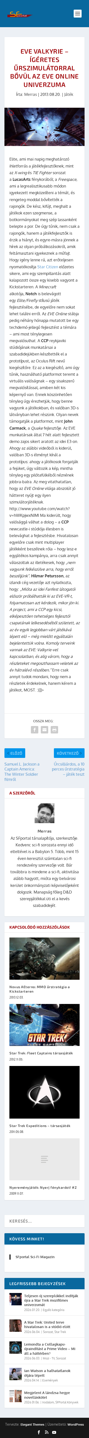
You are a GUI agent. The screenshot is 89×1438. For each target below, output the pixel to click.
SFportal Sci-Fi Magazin (35, 1257)
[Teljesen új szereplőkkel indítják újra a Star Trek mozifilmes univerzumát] (15, 1299)
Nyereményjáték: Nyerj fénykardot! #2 (43, 1187)
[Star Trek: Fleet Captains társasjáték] (44, 1025)
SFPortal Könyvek (66, 1402)
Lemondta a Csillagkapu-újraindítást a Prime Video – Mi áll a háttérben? (49, 1348)
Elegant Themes (32, 1424)
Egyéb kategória (53, 1310)
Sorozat (48, 1332)
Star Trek (60, 1332)
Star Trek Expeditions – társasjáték (40, 1126)
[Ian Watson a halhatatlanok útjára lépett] (15, 1374)
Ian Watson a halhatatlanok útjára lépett (47, 1373)
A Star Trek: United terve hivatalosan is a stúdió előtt (47, 1324)
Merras (30, 94)
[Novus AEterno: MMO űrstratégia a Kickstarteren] (44, 959)
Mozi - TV (49, 1358)
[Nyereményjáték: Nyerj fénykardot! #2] (44, 1159)
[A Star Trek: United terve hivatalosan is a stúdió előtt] (15, 1325)
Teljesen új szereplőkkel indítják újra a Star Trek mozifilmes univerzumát (51, 1300)
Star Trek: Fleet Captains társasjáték (41, 1053)
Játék (68, 94)
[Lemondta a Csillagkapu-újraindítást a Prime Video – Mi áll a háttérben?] (15, 1347)
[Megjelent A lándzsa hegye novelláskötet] (15, 1396)
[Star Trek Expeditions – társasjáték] (44, 1092)
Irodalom (48, 1402)
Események (50, 1380)
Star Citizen (47, 266)
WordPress (75, 1424)
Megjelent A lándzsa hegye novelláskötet (47, 1395)
